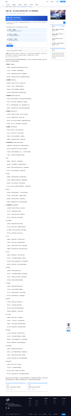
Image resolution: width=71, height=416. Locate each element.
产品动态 (31, 4)
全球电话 (36, 404)
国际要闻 (53, 57)
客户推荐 (30, 405)
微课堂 (36, 4)
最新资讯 (14, 4)
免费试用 (68, 330)
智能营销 (36, 401)
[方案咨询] (57, 14)
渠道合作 (63, 404)
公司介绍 (63, 400)
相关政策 (53, 56)
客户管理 (36, 400)
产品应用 (10, 13)
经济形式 (62, 56)
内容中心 (8, 4)
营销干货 (25, 4)
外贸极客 (30, 400)
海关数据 (30, 401)
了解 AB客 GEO (9, 45)
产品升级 (58, 54)
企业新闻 (63, 401)
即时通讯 (36, 405)
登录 (57, 1)
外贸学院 (10, 6)
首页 (48, 1)
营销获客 (14, 13)
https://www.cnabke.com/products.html (12, 56)
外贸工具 (7, 13)
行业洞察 (19, 4)
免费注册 (63, 1)
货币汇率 (58, 56)
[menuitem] (8, 5)
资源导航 (54, 401)
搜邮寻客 (30, 404)
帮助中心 (52, 1)
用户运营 (18, 13)
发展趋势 (53, 53)
